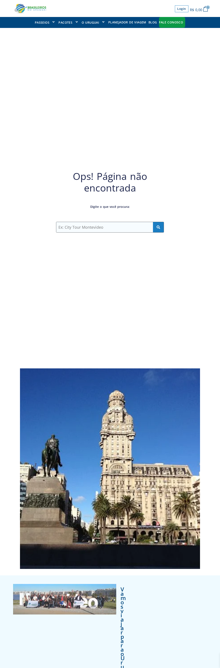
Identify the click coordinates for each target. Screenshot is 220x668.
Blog (152, 22)
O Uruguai (90, 22)
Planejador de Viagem (127, 22)
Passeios (42, 22)
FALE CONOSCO (171, 22)
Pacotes (65, 22)
